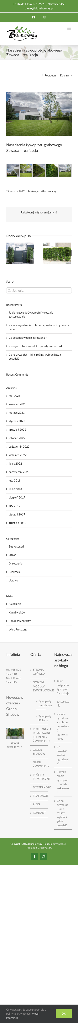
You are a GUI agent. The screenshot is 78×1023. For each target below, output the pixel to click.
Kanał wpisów (17, 612)
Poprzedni (50, 75)
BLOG (36, 804)
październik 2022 (19, 446)
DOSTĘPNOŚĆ (39, 787)
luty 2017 (15, 506)
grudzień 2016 (17, 522)
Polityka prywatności (55, 843)
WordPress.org (18, 629)
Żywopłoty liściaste (41, 718)
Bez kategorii (16, 546)
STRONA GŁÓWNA (39, 672)
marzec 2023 (17, 412)
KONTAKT (39, 812)
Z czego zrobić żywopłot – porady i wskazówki (36, 346)
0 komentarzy (48, 191)
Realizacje (32, 191)
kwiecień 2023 (17, 404)
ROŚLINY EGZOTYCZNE (39, 777)
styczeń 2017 (17, 514)
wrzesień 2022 (18, 455)
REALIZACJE (39, 795)
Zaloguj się (15, 604)
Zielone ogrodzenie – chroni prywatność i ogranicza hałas (63, 726)
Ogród (12, 555)
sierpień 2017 (17, 497)
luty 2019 (15, 480)
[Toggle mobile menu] (69, 28)
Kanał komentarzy (20, 621)
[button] (9, 253)
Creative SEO (45, 847)
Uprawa (13, 580)
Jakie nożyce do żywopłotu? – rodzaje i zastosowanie (63, 693)
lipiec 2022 (15, 463)
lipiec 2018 (15, 489)
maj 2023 (14, 395)
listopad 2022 (17, 438)
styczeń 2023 (17, 421)
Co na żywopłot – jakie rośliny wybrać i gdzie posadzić (62, 813)
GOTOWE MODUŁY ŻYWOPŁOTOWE (39, 686)
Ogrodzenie (15, 563)
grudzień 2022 (17, 429)
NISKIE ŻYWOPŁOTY (39, 764)
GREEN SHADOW (39, 752)
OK (64, 1013)
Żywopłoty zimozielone (41, 703)
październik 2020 (19, 472)
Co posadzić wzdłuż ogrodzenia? (28, 337)
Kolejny (64, 75)
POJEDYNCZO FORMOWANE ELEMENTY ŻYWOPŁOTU (39, 735)
